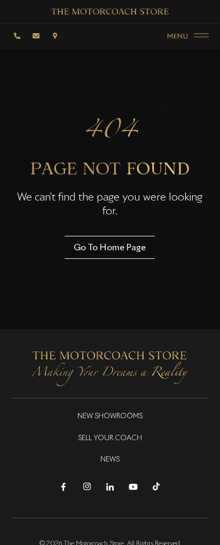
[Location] (55, 35)
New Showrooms (110, 416)
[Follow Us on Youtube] (133, 486)
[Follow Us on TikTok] (156, 486)
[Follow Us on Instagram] (86, 486)
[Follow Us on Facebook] (63, 486)
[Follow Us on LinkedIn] (109, 486)
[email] (36, 35)
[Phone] (17, 35)
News (110, 459)
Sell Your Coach (110, 438)
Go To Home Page (110, 247)
